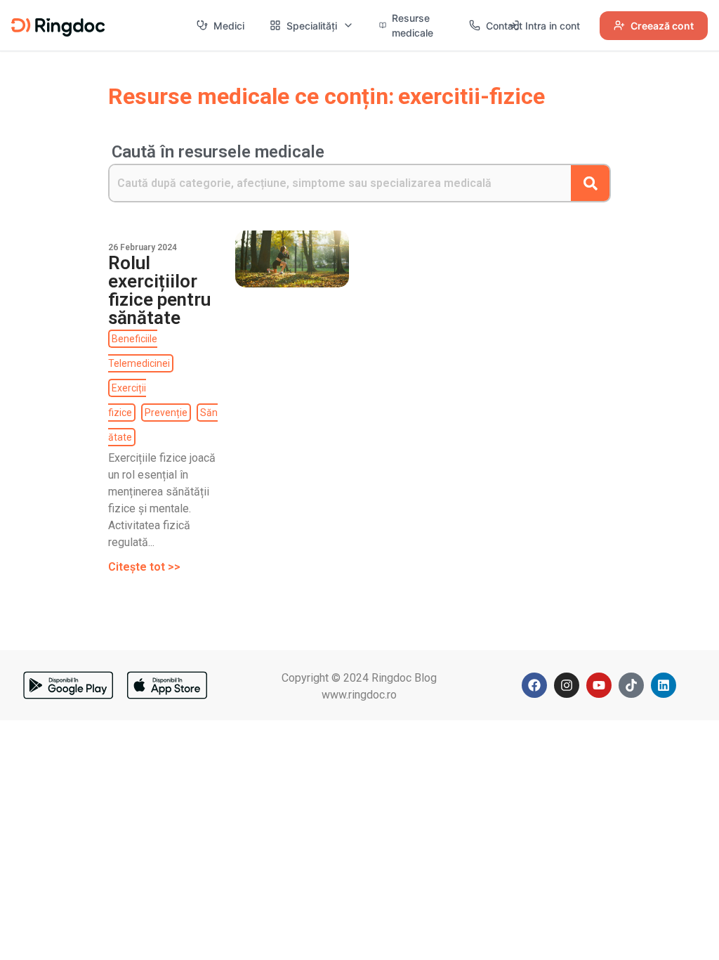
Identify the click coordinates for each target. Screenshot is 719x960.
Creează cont (662, 26)
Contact (504, 26)
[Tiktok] (631, 685)
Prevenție (166, 412)
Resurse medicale (412, 25)
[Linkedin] (663, 685)
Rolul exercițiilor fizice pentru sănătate (159, 290)
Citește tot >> (144, 566)
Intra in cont (552, 26)
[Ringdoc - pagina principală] (58, 25)
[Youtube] (599, 685)
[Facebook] (534, 685)
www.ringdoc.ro (359, 694)
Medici (228, 26)
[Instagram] (566, 685)
